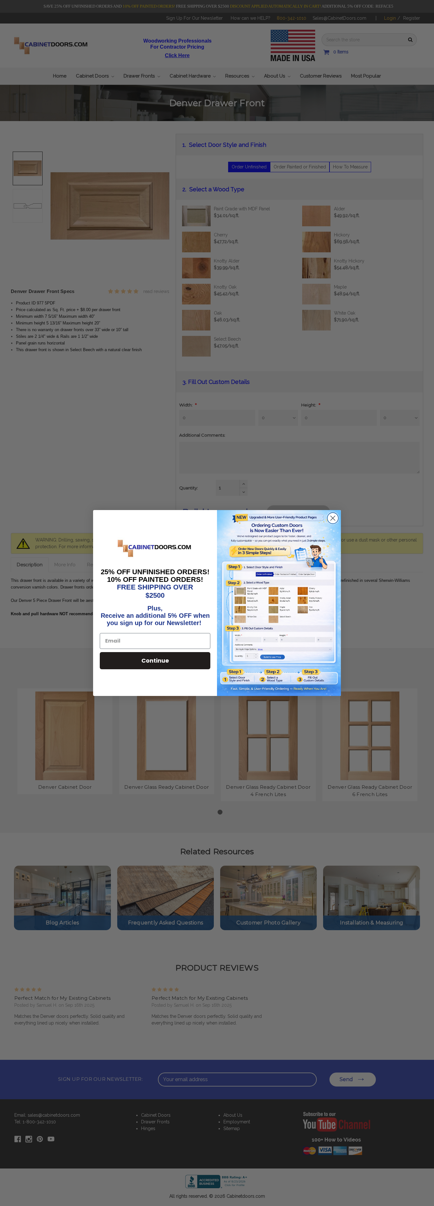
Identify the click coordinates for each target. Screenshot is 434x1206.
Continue (155, 660)
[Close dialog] (332, 518)
